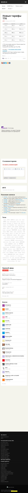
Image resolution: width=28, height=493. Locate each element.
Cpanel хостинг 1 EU (5, 443)
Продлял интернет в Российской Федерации (11, 279)
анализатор (7, 240)
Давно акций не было (13, 200)
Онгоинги (7, 359)
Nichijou (4, 231)
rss (24, 231)
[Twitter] (6, 63)
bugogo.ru (22, 221)
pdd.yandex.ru (19, 231)
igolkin (3, 287)
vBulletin (15, 235)
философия (17, 257)
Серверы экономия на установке (7, 473)
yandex (21, 237)
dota (19, 223)
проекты (23, 252)
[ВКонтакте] (4, 63)
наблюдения (9, 250)
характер (13, 259)
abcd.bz (17, 219)
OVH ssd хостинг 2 (4, 451)
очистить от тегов (21, 168)
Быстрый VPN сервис (5, 463)
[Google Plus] (2, 63)
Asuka (8, 221)
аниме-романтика (19, 240)
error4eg (5, 58)
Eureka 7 (4, 224)
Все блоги (4, 383)
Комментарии (5, 270)
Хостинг (10, 8)
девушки (22, 242)
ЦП (16, 261)
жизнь (21, 244)
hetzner (12, 228)
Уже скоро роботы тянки (7, 292)
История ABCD (4, 479)
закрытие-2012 (8, 245)
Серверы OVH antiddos (5, 455)
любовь (23, 247)
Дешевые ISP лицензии (5, 453)
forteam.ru (5, 226)
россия (17, 254)
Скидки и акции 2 (4, 466)
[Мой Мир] (9, 63)
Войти (2, 438)
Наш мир (25, 198)
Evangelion (11, 225)
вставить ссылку (17, 168)
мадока (14, 249)
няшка (4, 252)
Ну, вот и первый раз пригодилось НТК (17, 207)
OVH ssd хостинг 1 (4, 450)
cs (12, 223)
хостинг (19, 259)
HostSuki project (4, 476)
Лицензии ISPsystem (5, 481)
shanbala (7, 233)
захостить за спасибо (16, 245)
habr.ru (8, 228)
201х (8, 220)
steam (17, 233)
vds (19, 235)
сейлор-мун (21, 254)
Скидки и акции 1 (4, 464)
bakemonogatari (13, 221)
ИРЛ (4, 21)
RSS (13, 189)
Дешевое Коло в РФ (4, 456)
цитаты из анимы (11, 261)
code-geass (9, 223)
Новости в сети (10, 206)
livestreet (14, 230)
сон (16, 255)
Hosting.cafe (3, 468)
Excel (16, 224)
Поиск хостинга (4, 469)
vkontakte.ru (22, 235)
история (18, 247)
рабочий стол (11, 254)
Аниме (7, 309)
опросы (12, 252)
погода (19, 252)
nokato (11, 231)
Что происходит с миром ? (14, 212)
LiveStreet (7, 328)
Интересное (8, 352)
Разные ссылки (19, 6)
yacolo (12, 236)
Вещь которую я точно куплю (8, 275)
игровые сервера (6, 247)
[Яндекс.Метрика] (10, 487)
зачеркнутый (8, 168)
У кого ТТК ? (11, 199)
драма (15, 243)
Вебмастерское (9, 312)
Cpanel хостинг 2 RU (5, 445)
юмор (19, 261)
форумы (5, 259)
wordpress (8, 236)
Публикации (11, 270)
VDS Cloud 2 (3, 447)
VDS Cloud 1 (3, 446)
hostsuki (20, 228)
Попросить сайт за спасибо (12, 375)
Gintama (9, 226)
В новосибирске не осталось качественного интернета (12, 202)
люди (5, 249)
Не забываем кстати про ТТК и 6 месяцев (17, 210)
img (24, 228)
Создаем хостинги (4, 475)
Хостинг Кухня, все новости (6, 471)
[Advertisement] (14, 78)
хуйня (24, 259)
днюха (6, 243)
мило (23, 249)
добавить (6, 177)
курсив (6, 168)
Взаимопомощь (19, 199)
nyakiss (15, 231)
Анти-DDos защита (4, 442)
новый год (23, 250)
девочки (17, 242)
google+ (4, 228)
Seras (3, 233)
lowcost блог (3, 467)
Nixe (8, 231)
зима (22, 245)
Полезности (7, 211)
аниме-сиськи (5, 242)
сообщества (20, 255)
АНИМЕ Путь (10, 6)
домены (10, 243)
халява (8, 259)
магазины (10, 249)
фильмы (22, 257)
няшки (7, 252)
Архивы (3, 6)
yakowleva (16, 236)
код (14, 168)
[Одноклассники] (7, 63)
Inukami (4, 230)
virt (2, 278)
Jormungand (8, 230)
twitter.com (9, 235)
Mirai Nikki (20, 230)
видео (13, 242)
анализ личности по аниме (9, 238)
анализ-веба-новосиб (20, 238)
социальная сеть (6, 257)
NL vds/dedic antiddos (5, 449)
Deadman (16, 223)
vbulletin (7, 332)
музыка (4, 250)
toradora (4, 235)
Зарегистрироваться (5, 436)
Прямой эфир (8, 268)
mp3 (24, 230)
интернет (12, 247)
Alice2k (3, 8)
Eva (8, 224)
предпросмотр (12, 177)
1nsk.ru (4, 219)
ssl (14, 233)
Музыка (7, 371)
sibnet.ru (11, 233)
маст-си (19, 249)
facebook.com (20, 224)
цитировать (12, 168)
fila (24, 224)
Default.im (3, 480)
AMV (6, 316)
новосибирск (16, 250)
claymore (4, 223)
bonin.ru (18, 221)
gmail (13, 226)
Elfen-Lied (23, 223)
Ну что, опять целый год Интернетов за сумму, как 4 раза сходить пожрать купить (14, 197)
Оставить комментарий (10, 164)
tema (20, 233)
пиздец (15, 252)
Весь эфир (4, 296)
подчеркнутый (9, 168)
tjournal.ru (23, 233)
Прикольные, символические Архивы (14, 356)
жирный (4, 168)
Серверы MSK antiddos (5, 458)
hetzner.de (16, 228)
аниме (12, 240)
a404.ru (13, 220)
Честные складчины (4, 454)
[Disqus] (14, 108)
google (16, 226)
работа (5, 254)
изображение (15, 168)
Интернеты (21, 200)
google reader (22, 226)
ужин (13, 257)
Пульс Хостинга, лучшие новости (7, 472)
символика (12, 256)
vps (5, 236)
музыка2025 (4, 284)
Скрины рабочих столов (11, 363)
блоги (10, 242)
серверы (7, 255)
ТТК (4, 55)
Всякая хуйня (8, 336)
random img (8, 324)
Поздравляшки (9, 379)
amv (4, 221)
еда (17, 243)
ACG (20, 219)
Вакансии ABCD (4, 477)
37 (2, 288)
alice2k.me (4, 2)
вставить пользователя (19, 168)
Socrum (3, 291)
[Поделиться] (10, 58)
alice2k (23, 219)
